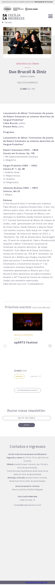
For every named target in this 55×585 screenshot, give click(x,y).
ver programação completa (27, 390)
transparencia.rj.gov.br (36, 582)
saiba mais (34, 376)
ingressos (19, 376)
